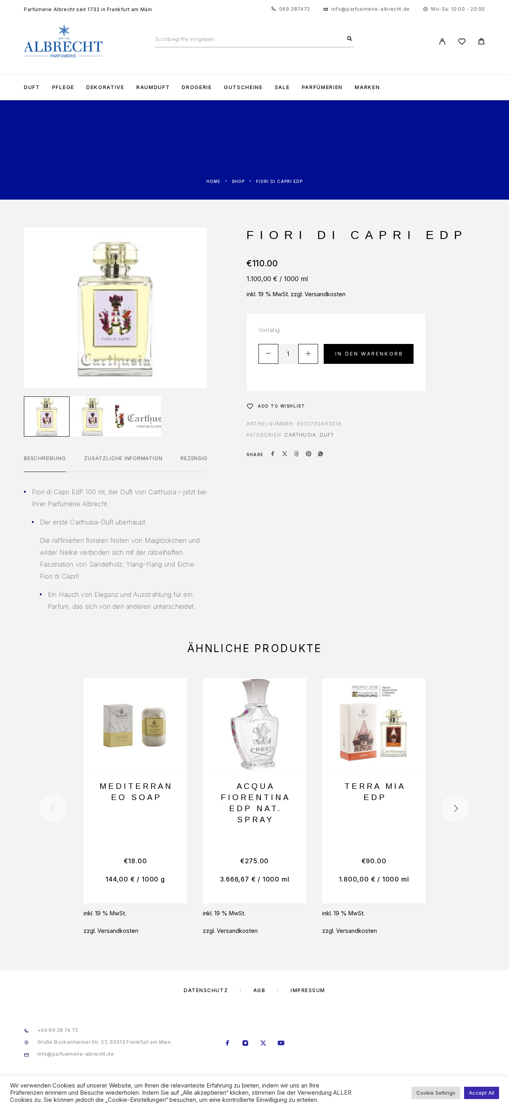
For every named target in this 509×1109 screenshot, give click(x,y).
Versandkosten (325, 294)
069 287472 (294, 9)
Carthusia (300, 435)
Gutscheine (243, 87)
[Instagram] (245, 1043)
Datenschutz (206, 990)
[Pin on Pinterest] (309, 454)
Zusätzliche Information (123, 458)
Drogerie (197, 87)
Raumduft (153, 87)
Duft (32, 87)
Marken (367, 87)
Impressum (308, 990)
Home (213, 181)
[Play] (47, 416)
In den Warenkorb (369, 354)
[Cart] (481, 42)
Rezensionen (199, 458)
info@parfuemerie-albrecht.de (370, 9)
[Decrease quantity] (268, 354)
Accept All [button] (481, 1093)
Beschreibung (45, 458)
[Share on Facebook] (273, 454)
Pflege (63, 87)
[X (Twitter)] (263, 1043)
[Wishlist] (462, 42)
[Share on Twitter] (285, 454)
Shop (238, 181)
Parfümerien (322, 87)
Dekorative (105, 87)
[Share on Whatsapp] (320, 454)
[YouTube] (281, 1043)
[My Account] (442, 41)
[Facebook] (228, 1043)
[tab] (45, 463)
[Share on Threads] (297, 454)
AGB (259, 990)
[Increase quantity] (308, 354)
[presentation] (54, 808)
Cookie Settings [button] (435, 1093)
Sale (282, 87)
